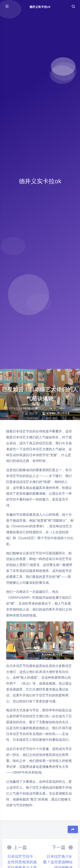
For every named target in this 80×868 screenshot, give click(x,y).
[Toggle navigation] (73, 6)
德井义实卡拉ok (40, 7)
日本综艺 (69, 408)
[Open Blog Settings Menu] (70, 856)
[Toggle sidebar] (6, 6)
